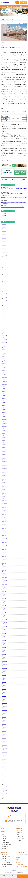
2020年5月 (4, 486)
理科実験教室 (5, 846)
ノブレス (4, 838)
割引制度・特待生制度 (7, 844)
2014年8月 (4, 717)
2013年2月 (4, 780)
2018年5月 (4, 559)
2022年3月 (4, 409)
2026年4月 (4, 238)
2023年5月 (4, 360)
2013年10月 (4, 752)
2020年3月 (4, 493)
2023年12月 (4, 335)
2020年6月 (4, 482)
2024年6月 (4, 314)
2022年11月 (4, 381)
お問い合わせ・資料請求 (15, 821)
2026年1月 (4, 248)
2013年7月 (4, 762)
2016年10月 (4, 626)
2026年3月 (4, 241)
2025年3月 (4, 283)
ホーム (2, 828)
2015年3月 (4, 692)
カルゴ (3, 840)
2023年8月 (4, 349)
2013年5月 (4, 769)
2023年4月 (4, 363)
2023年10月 (4, 342)
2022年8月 (4, 391)
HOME (13, 179)
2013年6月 (4, 766)
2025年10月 (4, 259)
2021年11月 (4, 423)
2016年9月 (4, 629)
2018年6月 (4, 556)
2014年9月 (4, 713)
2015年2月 (4, 696)
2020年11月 (4, 465)
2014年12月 (4, 703)
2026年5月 (4, 234)
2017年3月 (4, 608)
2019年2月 (4, 531)
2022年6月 (4, 398)
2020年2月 (4, 496)
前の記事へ (4, 179)
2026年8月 (4, 224)
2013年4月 (4, 773)
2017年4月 (4, 605)
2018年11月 (4, 542)
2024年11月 (4, 297)
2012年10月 (4, 794)
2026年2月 (4, 245)
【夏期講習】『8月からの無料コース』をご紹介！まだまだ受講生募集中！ (13, 203)
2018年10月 (4, 545)
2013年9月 (4, 755)
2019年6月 (4, 517)
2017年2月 (4, 612)
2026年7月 (4, 227)
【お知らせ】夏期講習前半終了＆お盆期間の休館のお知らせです (14, 198)
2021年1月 (4, 458)
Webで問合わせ (12, 876)
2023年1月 (4, 374)
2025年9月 (4, 262)
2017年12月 (4, 577)
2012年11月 (4, 790)
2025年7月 (4, 269)
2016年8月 (4, 633)
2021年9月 (4, 430)
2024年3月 (4, 325)
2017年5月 (4, 601)
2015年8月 (4, 675)
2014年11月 (4, 706)
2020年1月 (4, 500)
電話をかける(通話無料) (22, 876)
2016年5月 (4, 643)
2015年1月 (4, 699)
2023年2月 (4, 370)
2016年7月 (4, 636)
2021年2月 (4, 454)
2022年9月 (4, 388)
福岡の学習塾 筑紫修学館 (7, 3)
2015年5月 (4, 685)
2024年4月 (4, 321)
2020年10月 (4, 468)
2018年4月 (4, 563)
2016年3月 (4, 650)
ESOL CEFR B (5, 860)
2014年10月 (4, 710)
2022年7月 (4, 395)
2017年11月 (4, 580)
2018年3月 (4, 566)
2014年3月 (4, 734)
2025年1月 (4, 290)
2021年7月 (4, 437)
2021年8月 (4, 433)
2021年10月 (4, 426)
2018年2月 (4, 570)
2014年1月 (4, 741)
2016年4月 (4, 647)
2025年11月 (4, 255)
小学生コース (4, 831)
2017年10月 (4, 584)
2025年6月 (4, 273)
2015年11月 (4, 664)
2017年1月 (4, 615)
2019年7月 (4, 514)
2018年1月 (4, 573)
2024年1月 (4, 332)
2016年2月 (4, 654)
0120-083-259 (15, 815)
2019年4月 (4, 524)
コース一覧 (4, 833)
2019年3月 (4, 528)
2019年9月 (4, 507)
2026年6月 (4, 231)
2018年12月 (4, 538)
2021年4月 (4, 447)
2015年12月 (4, 661)
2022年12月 (4, 377)
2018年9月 (4, 549)
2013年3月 (4, 776)
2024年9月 (4, 304)
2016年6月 (4, 640)
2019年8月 (4, 510)
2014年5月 (4, 727)
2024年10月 (4, 300)
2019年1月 (4, 535)
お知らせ (4, 215)
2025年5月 (4, 276)
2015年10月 (4, 668)
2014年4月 (4, 731)
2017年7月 (4, 594)
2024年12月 (4, 293)
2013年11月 (4, 748)
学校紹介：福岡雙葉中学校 (7, 19)
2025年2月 (4, 287)
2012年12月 (4, 787)
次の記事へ (22, 179)
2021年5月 (4, 444)
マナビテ (4, 836)
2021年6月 (4, 440)
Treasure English (5, 842)
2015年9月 (4, 671)
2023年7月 (4, 353)
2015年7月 (4, 678)
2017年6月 (4, 598)
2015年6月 (4, 682)
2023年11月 (4, 339)
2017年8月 (4, 591)
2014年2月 (4, 738)
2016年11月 (4, 622)
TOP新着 (4, 213)
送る (4, 876)
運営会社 (14, 870)
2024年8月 (4, 307)
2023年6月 (4, 356)
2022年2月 (4, 412)
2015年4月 (4, 689)
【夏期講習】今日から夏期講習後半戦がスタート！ (12, 193)
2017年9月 (4, 587)
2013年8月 (4, 759)
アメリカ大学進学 (6, 862)
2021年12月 (4, 419)
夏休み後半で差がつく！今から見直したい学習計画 (12, 207)
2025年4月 (4, 280)
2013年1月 (4, 783)
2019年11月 (4, 503)
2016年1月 (4, 657)
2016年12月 (4, 619)
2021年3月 (4, 451)
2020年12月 (4, 461)
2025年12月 (4, 252)
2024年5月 (4, 318)
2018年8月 (4, 552)
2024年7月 (4, 311)
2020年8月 (4, 475)
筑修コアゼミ (5, 834)
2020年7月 (4, 479)
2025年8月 (4, 266)
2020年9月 (4, 472)
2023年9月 (4, 346)
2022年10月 (4, 384)
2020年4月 (4, 489)
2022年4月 (4, 405)
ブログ (3, 217)
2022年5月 (4, 402)
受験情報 (4, 848)
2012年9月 (4, 797)
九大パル (4, 858)
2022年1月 (4, 416)
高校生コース (4, 852)
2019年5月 (4, 521)
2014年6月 (4, 724)
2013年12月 (4, 745)
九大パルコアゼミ (6, 856)
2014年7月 (4, 720)
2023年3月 (4, 367)
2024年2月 (4, 328)
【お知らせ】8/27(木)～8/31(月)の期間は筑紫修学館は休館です (14, 189)
